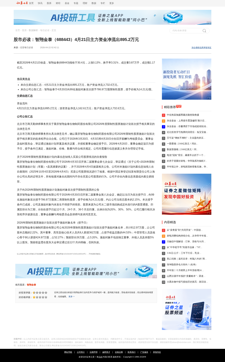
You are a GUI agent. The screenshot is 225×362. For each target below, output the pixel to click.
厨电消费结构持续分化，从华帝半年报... (187, 236)
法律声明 (94, 352)
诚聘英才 (106, 352)
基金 (67, 3)
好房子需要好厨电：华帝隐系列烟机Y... (187, 161)
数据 (94, 3)
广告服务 (144, 352)
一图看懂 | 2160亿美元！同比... (182, 143)
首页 (31, 3)
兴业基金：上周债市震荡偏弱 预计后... (186, 120)
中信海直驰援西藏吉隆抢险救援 (183, 115)
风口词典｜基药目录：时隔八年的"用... (187, 259)
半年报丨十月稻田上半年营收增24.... (185, 270)
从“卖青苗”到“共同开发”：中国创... (185, 230)
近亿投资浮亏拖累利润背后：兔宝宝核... (187, 132)
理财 (85, 3)
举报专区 (157, 352)
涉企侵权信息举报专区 (201, 47)
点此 (100, 357)
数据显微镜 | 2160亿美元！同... (182, 149)
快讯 (40, 3)
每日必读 (44, 30)
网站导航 (68, 352)
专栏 (102, 3)
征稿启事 (119, 352)
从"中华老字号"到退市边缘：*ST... (184, 247)
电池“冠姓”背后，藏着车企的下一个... (186, 155)
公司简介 (81, 352)
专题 (76, 3)
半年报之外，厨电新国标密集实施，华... (187, 166)
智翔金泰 (31, 284)
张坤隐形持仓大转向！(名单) (181, 264)
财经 (58, 3)
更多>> (72, 296)
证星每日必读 (26, 47)
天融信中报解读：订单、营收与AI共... (186, 241)
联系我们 (132, 352)
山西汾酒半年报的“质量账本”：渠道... (186, 276)
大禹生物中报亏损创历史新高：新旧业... (187, 282)
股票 (49, 3)
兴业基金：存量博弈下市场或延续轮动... (187, 126)
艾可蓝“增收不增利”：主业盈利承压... (186, 138)
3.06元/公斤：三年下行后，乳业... (184, 253)
